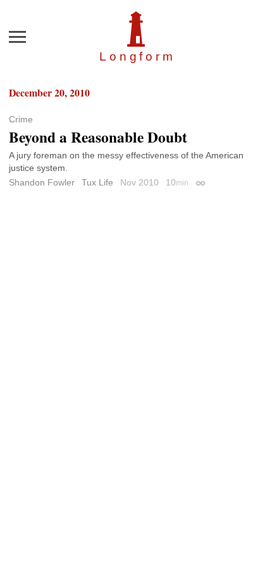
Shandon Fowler (42, 182)
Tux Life (97, 182)
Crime (21, 119)
